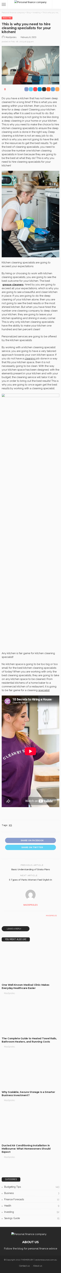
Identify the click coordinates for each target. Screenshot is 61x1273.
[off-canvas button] (4, 4)
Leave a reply (14, 929)
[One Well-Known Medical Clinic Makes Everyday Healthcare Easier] (30, 963)
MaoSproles (11, 37)
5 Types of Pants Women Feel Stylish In (30, 879)
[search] (56, 4)
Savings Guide (31, 1218)
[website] (5, 916)
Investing (7, 18)
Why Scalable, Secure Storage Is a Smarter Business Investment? (28, 1094)
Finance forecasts (31, 1199)
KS (10, 825)
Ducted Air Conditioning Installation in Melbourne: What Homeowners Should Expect (26, 1148)
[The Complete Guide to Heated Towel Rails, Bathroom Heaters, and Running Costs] (30, 1017)
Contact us (24, 1266)
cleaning (30, 358)
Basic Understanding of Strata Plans (30, 869)
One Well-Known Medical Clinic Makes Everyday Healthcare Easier (25, 986)
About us (37, 1266)
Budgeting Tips (11, 1031)
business (8, 978)
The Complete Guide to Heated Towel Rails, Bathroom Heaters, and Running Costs (29, 1040)
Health (31, 1205)
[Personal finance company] (30, 1)
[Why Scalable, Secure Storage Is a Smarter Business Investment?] (30, 1070)
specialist (43, 690)
